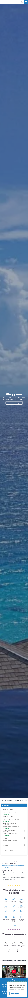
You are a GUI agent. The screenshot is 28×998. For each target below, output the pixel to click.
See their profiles (15, 993)
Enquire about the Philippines (14, 403)
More (14, 925)
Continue (5, 996)
